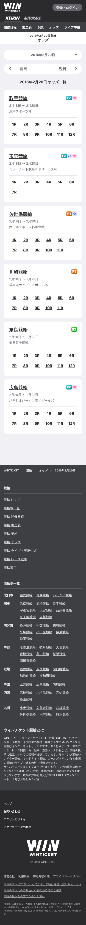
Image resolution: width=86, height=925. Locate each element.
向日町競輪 (61, 669)
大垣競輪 (62, 647)
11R (60, 134)
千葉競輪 (42, 625)
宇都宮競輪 (28, 610)
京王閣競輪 (28, 617)
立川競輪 (45, 617)
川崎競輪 (18, 272)
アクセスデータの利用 (17, 827)
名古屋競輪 (28, 647)
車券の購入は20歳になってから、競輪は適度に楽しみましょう (42, 884)
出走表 (27, 27)
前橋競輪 (42, 603)
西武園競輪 (64, 610)
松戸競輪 (26, 625)
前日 (23, 68)
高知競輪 (62, 693)
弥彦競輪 (26, 603)
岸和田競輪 (47, 676)
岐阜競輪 (45, 647)
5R (60, 124)
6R (71, 124)
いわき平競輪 (62, 595)
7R (14, 134)
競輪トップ (12, 500)
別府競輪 (45, 714)
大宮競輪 (45, 610)
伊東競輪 (62, 632)
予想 (40, 27)
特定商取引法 (41, 876)
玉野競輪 (18, 156)
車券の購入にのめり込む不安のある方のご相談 (32, 890)
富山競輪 (42, 654)
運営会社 (9, 876)
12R (71, 134)
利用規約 (23, 876)
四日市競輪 (28, 660)
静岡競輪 (26, 639)
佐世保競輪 (20, 214)
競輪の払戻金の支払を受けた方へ (24, 896)
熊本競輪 (62, 714)
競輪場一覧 (12, 508)
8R (25, 134)
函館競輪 (26, 595)
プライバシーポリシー (67, 876)
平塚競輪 (26, 632)
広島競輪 (18, 387)
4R (48, 124)
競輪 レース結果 (15, 559)
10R (48, 134)
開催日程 (10, 27)
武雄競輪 (62, 708)
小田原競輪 (44, 632)
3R (37, 124)
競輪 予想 (10, 533)
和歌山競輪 (28, 676)
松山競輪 (26, 699)
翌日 (62, 68)
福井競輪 (26, 669)
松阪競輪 (59, 654)
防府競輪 (59, 684)
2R (25, 124)
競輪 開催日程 (14, 517)
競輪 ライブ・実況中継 (20, 550)
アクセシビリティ (15, 819)
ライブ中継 (72, 27)
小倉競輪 (26, 708)
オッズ (54, 27)
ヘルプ (8, 803)
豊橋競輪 (26, 654)
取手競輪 (18, 98)
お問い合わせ (12, 811)
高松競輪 (26, 693)
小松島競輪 (44, 693)
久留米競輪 (44, 708)
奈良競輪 (18, 330)
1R (14, 124)
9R (37, 134)
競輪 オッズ (12, 542)
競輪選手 (10, 567)
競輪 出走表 (12, 525)
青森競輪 (42, 595)
